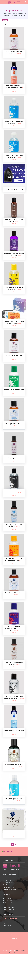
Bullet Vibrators (7, 880)
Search (14, 946)
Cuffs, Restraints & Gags (9, 909)
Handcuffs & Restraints (8, 907)
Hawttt (14, 950)
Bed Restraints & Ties (8, 905)
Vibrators (5, 878)
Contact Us (14, 938)
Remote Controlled (7, 898)
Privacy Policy (14, 934)
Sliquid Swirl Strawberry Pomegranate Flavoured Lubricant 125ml (14, 628)
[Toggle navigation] (25, 2)
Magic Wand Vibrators (8, 882)
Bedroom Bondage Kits (8, 900)
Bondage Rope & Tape (8, 903)
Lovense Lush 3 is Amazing (10, 918)
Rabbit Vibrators (7, 885)
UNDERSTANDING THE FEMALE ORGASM (13, 922)
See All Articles (7, 925)
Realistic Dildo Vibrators (9, 887)
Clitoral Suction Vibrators (9, 889)
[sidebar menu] (3, 2)
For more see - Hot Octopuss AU (14, 189)
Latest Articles (14, 942)
